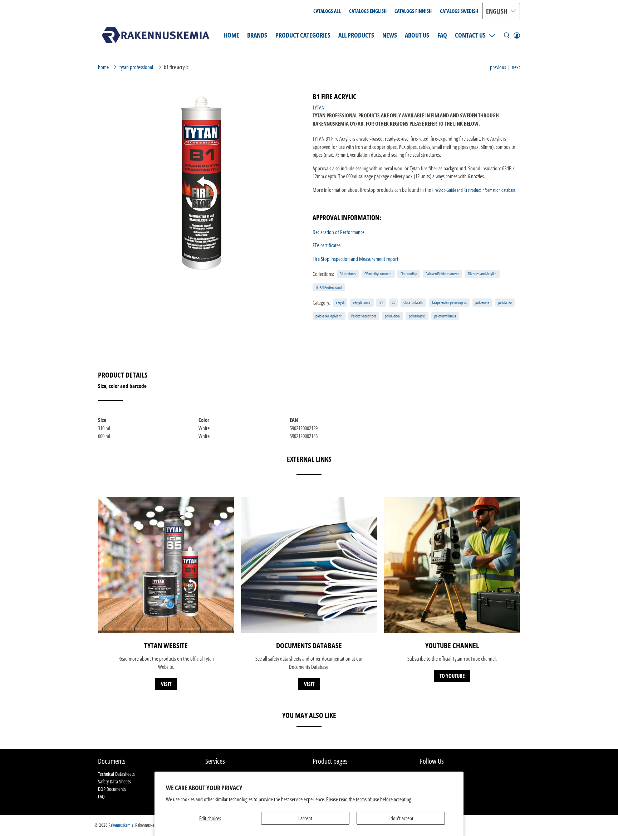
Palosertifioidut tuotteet (442, 273)
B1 (381, 302)
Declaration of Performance (338, 231)
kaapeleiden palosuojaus (449, 302)
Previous (498, 67)
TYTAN (318, 107)
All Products (356, 35)
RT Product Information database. (490, 190)
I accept (305, 818)
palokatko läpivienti (328, 316)
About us (417, 35)
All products (348, 273)
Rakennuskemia (120, 825)
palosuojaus (417, 316)
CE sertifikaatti (413, 302)
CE (393, 302)
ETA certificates (326, 245)
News (389, 35)
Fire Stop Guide (444, 190)
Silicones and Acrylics (481, 273)
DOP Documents (112, 789)
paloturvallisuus (445, 316)
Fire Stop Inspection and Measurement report (355, 258)
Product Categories (302, 35)
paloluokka (392, 316)
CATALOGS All (327, 11)
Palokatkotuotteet (363, 316)
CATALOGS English (368, 11)
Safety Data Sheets (114, 781)
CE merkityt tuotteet (378, 273)
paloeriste (482, 302)
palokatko (505, 302)
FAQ (442, 35)
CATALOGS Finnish (413, 11)
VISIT (166, 683)
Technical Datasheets (116, 774)
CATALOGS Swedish (459, 11)
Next (516, 67)
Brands (257, 35)
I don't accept (400, 818)
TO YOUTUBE (452, 675)
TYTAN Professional (136, 67)
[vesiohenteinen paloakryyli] (201, 182)
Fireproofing (409, 273)
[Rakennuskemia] (155, 35)
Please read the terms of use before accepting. (369, 799)
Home (231, 35)
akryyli (340, 302)
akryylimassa (362, 302)
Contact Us (470, 35)
